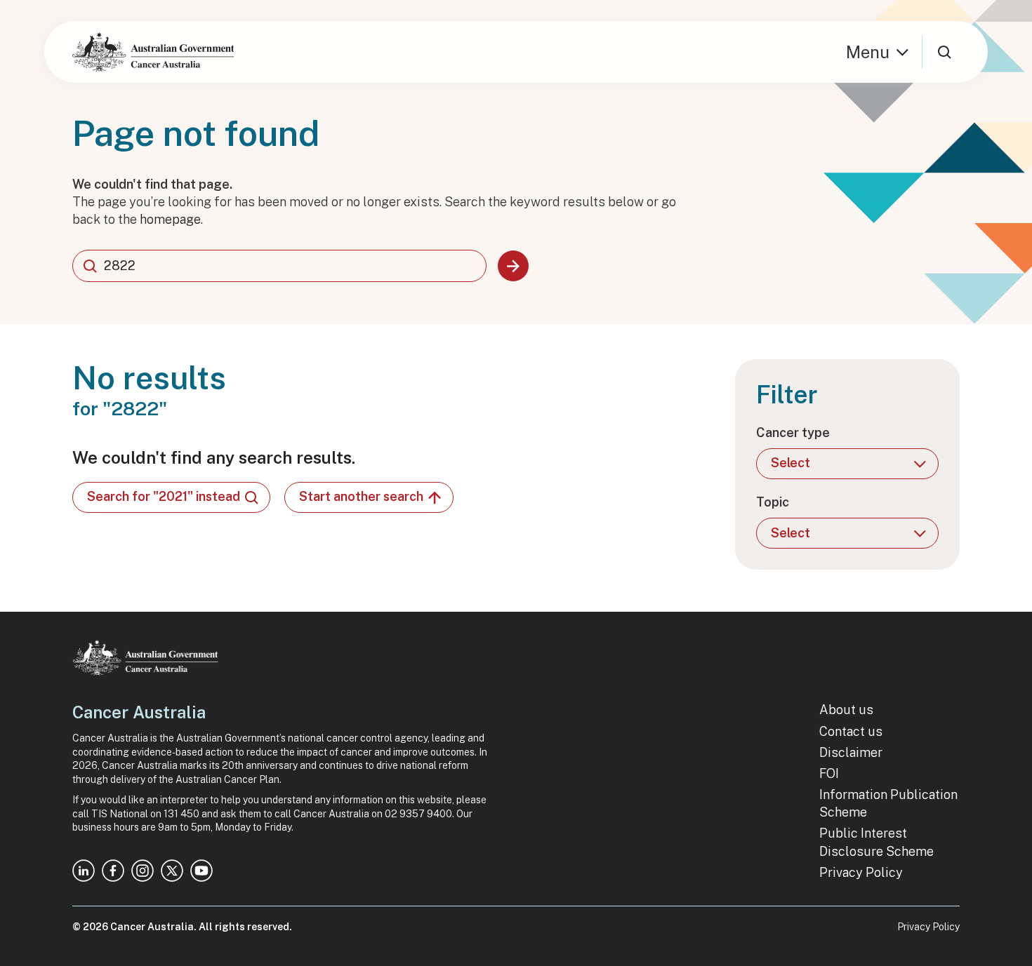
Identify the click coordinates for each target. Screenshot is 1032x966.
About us (846, 709)
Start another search (361, 496)
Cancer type (793, 432)
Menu (867, 52)
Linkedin (83, 870)
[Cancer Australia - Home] (153, 52)
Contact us (850, 731)
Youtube (201, 870)
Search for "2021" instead (163, 496)
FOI (829, 773)
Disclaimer (850, 752)
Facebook (113, 870)
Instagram (142, 870)
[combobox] (279, 265)
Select (790, 462)
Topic (772, 502)
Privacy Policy (861, 872)
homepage (170, 219)
